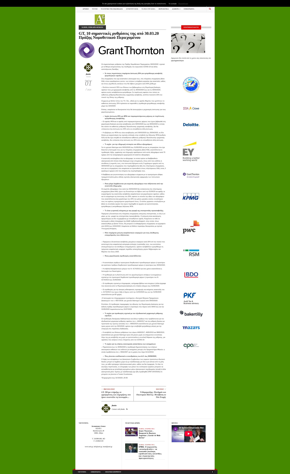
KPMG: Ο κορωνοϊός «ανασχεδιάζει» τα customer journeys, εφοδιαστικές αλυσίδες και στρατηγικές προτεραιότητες (150, 452)
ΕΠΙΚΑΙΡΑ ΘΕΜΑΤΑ (95, 27)
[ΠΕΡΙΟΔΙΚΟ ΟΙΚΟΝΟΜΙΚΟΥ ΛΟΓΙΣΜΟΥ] (100, 19)
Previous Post (108, 389)
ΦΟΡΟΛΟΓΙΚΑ (164, 9)
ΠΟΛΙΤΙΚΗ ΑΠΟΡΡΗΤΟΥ (113, 472)
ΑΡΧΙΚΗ (86, 9)
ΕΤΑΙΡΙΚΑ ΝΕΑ (149, 428)
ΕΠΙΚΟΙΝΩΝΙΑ (189, 9)
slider (84, 27)
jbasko (88, 74)
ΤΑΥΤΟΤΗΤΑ (82, 472)
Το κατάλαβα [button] (173, 4)
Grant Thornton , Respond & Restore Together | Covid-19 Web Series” (149, 434)
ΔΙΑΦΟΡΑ (175, 9)
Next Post (161, 389)
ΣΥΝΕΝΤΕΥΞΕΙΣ (132, 9)
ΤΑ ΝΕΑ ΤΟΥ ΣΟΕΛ (148, 9)
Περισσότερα (183, 4)
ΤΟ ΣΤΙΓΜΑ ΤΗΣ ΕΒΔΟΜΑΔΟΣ (112, 9)
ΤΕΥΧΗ (94, 9)
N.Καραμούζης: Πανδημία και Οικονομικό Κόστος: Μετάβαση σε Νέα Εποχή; (151, 394)
